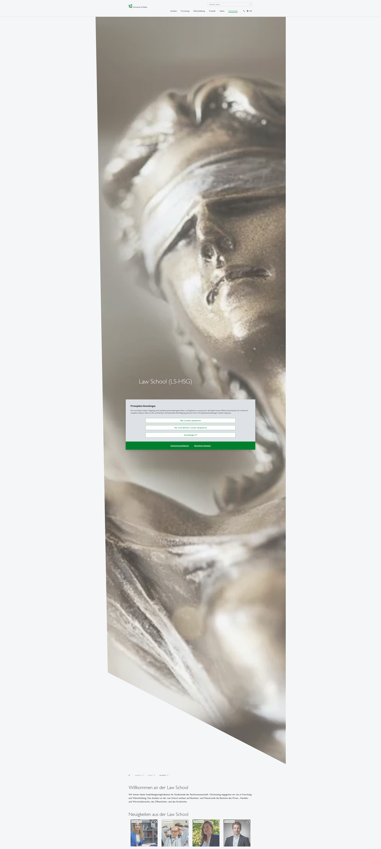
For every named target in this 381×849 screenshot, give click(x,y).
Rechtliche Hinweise (202, 445)
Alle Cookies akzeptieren (190, 420)
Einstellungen (189, 435)
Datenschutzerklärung (179, 445)
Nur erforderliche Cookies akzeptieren (190, 427)
